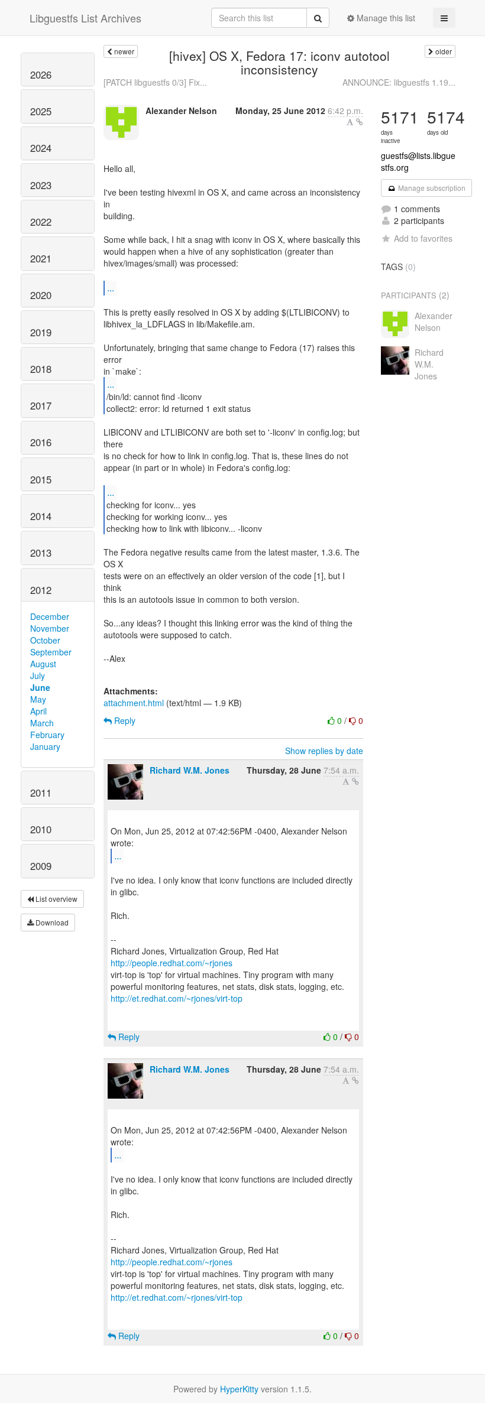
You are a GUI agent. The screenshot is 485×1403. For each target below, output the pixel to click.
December (49, 616)
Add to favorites (423, 238)
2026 (40, 74)
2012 (40, 590)
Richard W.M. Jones (189, 770)
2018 (40, 369)
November (49, 628)
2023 (40, 185)
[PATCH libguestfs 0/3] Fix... (155, 82)
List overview (55, 899)
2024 (40, 148)
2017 (40, 405)
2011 (40, 792)
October (45, 640)
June (40, 687)
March (42, 723)
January (45, 746)
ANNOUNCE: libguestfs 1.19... (398, 82)
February (47, 735)
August (43, 664)
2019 (40, 332)
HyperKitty (239, 1389)
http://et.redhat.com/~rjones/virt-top (176, 998)
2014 (40, 516)
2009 (40, 866)
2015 (40, 479)
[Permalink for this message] (359, 121)
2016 (40, 442)
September (51, 652)
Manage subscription (430, 188)
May (38, 699)
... (110, 287)
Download (51, 922)
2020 (40, 295)
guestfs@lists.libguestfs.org (418, 161)
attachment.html (134, 703)
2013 (40, 552)
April (38, 711)
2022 (40, 222)
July (37, 675)
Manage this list (384, 18)
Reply (123, 720)
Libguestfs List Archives (85, 17)
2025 (40, 111)
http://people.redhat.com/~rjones (171, 963)
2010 (40, 829)
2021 (40, 258)
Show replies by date (324, 750)
